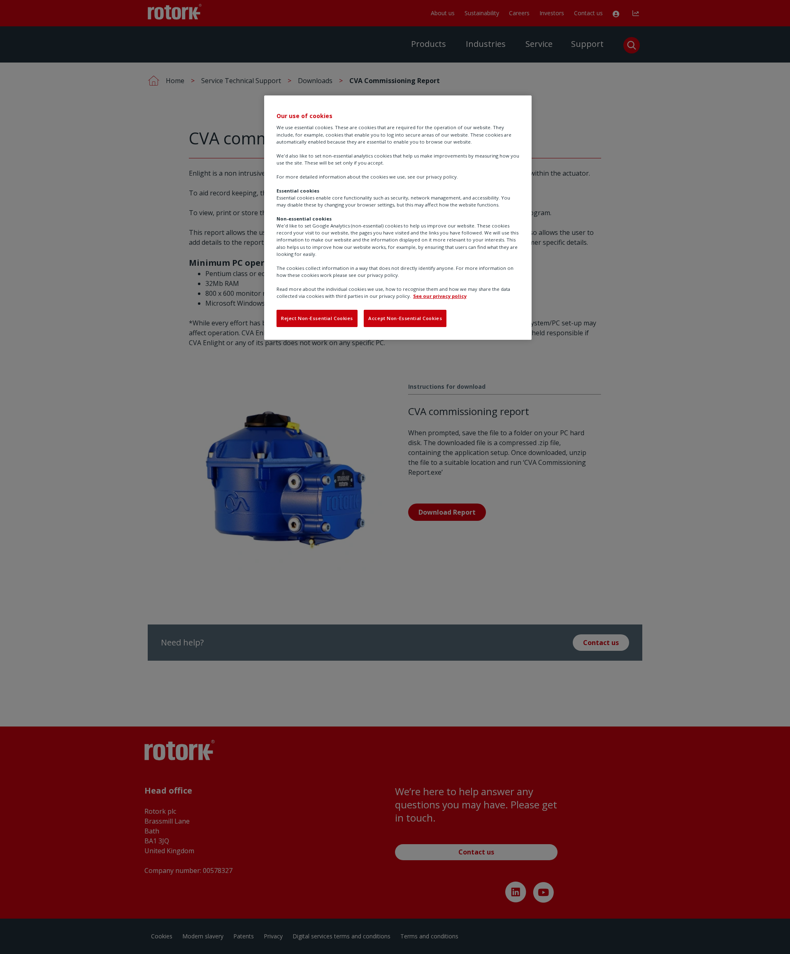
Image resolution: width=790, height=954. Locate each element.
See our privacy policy (440, 296)
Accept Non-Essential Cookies (405, 318)
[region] (398, 217)
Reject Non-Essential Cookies (317, 318)
